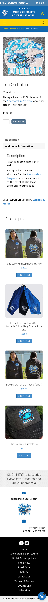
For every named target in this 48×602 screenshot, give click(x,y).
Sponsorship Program (20, 101)
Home (5, 28)
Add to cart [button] (24, 455)
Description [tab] (12, 139)
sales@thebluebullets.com (24, 498)
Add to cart (18, 121)
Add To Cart (24, 274)
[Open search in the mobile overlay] (43, 23)
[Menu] (4, 23)
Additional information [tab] (19, 146)
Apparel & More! (17, 28)
